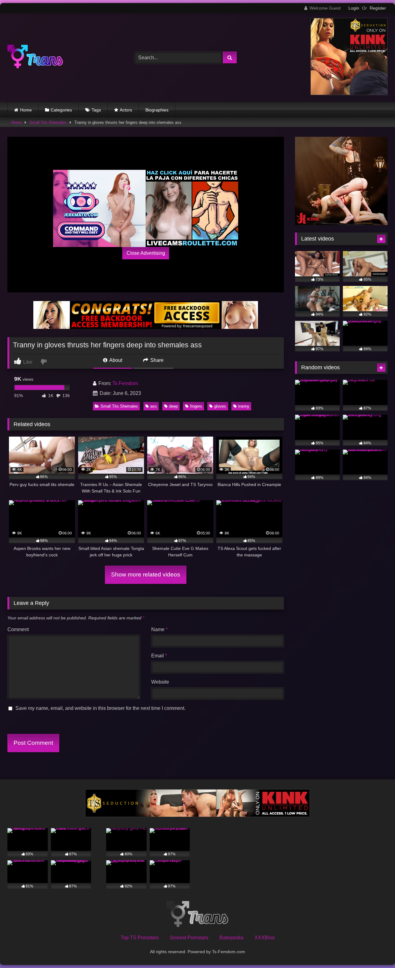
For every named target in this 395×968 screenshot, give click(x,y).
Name (159, 629)
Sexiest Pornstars (189, 937)
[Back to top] (376, 950)
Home (26, 109)
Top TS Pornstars (140, 937)
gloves (220, 406)
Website (160, 682)
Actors (126, 109)
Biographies (156, 109)
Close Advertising (146, 253)
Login (353, 8)
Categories (61, 109)
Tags (96, 109)
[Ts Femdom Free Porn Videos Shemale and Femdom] (35, 57)
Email (159, 655)
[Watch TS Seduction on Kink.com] (349, 93)
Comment (18, 629)
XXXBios (265, 937)
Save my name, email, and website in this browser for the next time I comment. (100, 708)
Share (156, 360)
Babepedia (231, 937)
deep (173, 406)
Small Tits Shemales (48, 122)
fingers (196, 406)
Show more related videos (145, 574)
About (115, 360)
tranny (243, 406)
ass (153, 406)
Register (378, 8)
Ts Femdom (125, 383)
